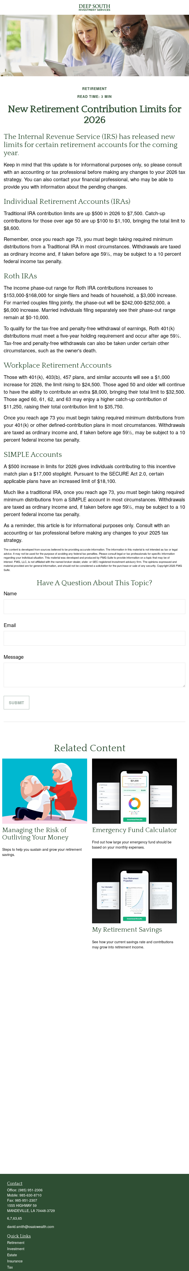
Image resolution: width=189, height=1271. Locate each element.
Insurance (15, 1260)
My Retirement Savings (127, 929)
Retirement (15, 1242)
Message (14, 656)
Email (10, 624)
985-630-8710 (30, 1195)
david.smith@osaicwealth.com (30, 1226)
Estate (12, 1254)
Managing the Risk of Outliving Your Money (35, 833)
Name (10, 593)
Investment (15, 1248)
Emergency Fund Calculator (134, 830)
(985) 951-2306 (30, 1189)
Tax (10, 1267)
